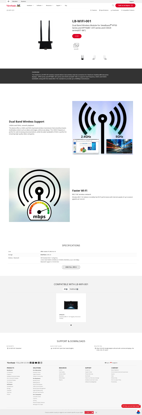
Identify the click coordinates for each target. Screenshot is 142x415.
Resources (49, 5)
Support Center (88, 372)
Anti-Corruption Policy (116, 380)
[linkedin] (39, 363)
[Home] (8, 1)
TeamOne (9, 392)
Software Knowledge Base (90, 382)
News (112, 376)
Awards (112, 374)
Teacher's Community (38, 376)
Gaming (34, 400)
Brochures (61, 376)
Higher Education (37, 374)
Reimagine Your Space (38, 404)
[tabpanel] (71, 307)
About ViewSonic (115, 370)
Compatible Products (128, 10)
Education (15, 1)
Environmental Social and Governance (119, 372)
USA (88, 412)
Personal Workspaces (37, 384)
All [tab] (65, 289)
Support (132, 1)
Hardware (29, 5)
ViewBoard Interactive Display (13, 376)
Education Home (36, 372)
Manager (9, 388)
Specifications (104, 10)
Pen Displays (9, 382)
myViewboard (10, 386)
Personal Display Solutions (39, 402)
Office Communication (38, 386)
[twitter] (33, 363)
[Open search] (113, 5)
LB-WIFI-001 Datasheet (15, 348)
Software (39, 5)
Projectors (9, 374)
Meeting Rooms (36, 382)
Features (94, 10)
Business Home (36, 380)
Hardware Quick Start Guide (91, 380)
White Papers (62, 378)
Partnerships (114, 382)
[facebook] (31, 363)
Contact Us (87, 370)
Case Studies (62, 372)
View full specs (71, 267)
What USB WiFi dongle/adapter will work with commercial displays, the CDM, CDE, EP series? (115, 349)
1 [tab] (71, 325)
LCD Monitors (10, 372)
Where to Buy (114, 378)
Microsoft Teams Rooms (38, 392)
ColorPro (35, 398)
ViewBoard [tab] (74, 289)
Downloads (115, 10)
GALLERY (76, 49)
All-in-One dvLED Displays (12, 378)
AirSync (8, 394)
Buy (66, 5)
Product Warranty (89, 374)
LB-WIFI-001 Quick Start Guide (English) (63, 348)
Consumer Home (37, 396)
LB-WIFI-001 (10, 10)
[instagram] (41, 363)
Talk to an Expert (124, 5)
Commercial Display (11, 380)
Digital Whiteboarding (38, 390)
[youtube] (36, 363)
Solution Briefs (62, 374)
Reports (61, 380)
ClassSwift (9, 390)
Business (23, 1)
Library (60, 370)
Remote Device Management (39, 388)
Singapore (114, 362)
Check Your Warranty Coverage (92, 378)
